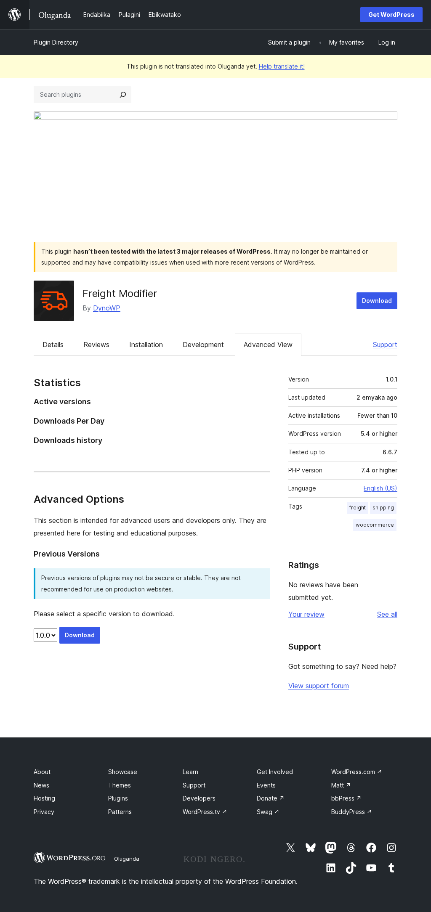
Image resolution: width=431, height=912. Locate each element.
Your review (306, 614)
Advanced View (268, 344)
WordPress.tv (205, 811)
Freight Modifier (119, 293)
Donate (271, 798)
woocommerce (375, 525)
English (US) (380, 488)
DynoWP (106, 308)
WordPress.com (356, 771)
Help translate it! (282, 66)
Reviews (96, 344)
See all (387, 614)
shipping (383, 507)
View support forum (318, 685)
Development (203, 344)
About (42, 771)
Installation (146, 344)
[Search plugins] (122, 94)
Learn (190, 771)
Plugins (118, 798)
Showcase (122, 771)
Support (385, 344)
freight (357, 507)
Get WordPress (391, 14)
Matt (341, 785)
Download (377, 300)
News (41, 785)
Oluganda (126, 858)
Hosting (44, 798)
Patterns (120, 811)
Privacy (44, 811)
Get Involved (275, 771)
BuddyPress (351, 811)
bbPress (346, 798)
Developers (199, 798)
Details (53, 344)
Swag (268, 811)
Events (266, 785)
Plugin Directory (56, 42)
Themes (119, 785)
